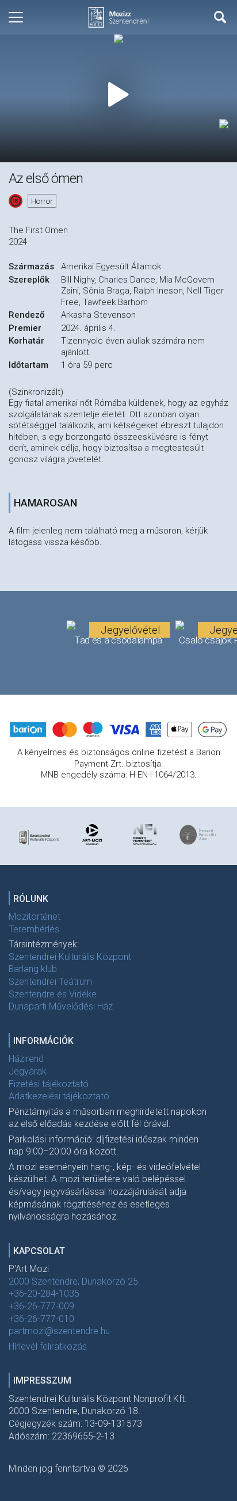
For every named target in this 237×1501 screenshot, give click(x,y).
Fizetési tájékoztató (49, 1084)
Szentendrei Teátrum (50, 981)
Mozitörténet (34, 916)
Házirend (26, 1058)
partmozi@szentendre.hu (59, 1330)
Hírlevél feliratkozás (48, 1346)
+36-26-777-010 (41, 1318)
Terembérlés (34, 929)
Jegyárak (28, 1071)
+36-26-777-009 (41, 1306)
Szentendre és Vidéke (53, 994)
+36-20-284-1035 (44, 1293)
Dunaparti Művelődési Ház (61, 1006)
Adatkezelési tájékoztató (59, 1096)
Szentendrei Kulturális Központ (70, 956)
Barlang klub (33, 968)
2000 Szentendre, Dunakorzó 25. (74, 1281)
